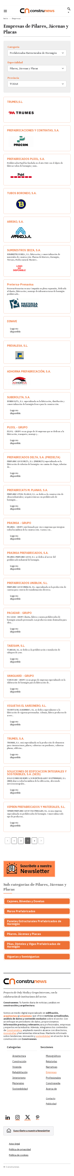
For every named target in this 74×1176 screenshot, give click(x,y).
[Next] (41, 840)
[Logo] (37, 10)
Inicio (5, 18)
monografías (9, 1033)
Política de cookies (18, 1155)
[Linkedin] (7, 1118)
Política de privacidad (20, 1149)
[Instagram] (17, 1118)
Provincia (13, 77)
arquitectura (10, 1015)
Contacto (50, 1098)
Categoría (13, 46)
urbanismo (26, 1015)
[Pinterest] (37, 1118)
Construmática (14, 1030)
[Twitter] (27, 1118)
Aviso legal (14, 1143)
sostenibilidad (43, 1036)
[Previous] (7, 840)
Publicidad (51, 1103)
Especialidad (15, 62)
